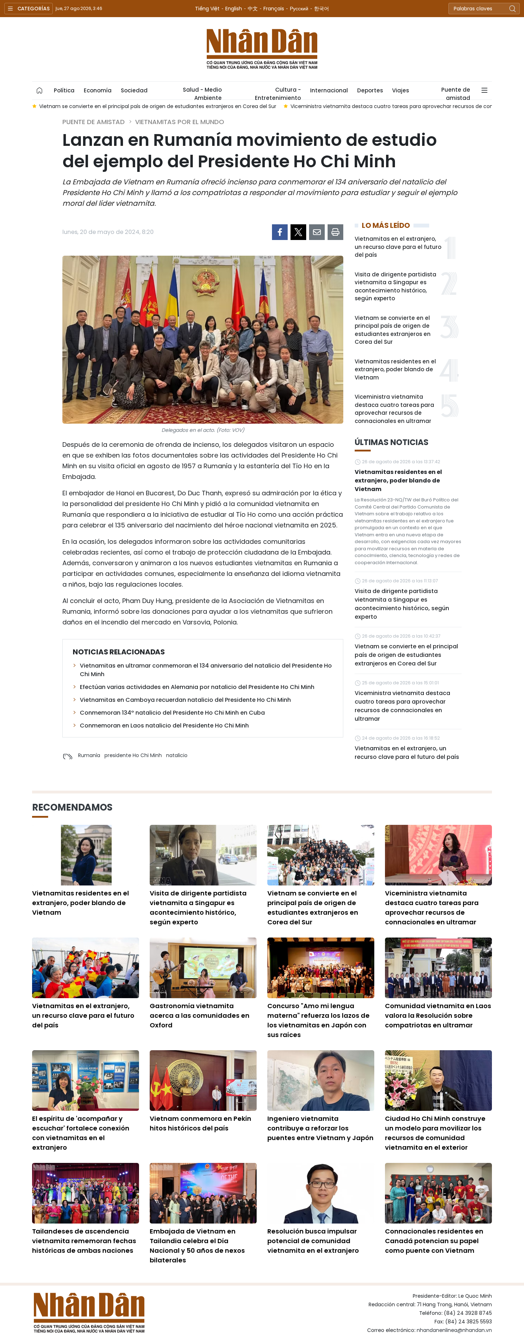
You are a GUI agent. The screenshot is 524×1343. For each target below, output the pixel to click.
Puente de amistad (455, 92)
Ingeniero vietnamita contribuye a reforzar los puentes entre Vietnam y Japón (320, 1128)
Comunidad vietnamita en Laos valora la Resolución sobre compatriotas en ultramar (438, 1015)
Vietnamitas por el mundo (179, 121)
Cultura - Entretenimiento (278, 92)
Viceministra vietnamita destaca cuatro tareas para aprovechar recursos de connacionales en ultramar (394, 409)
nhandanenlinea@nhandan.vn (454, 1330)
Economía (98, 90)
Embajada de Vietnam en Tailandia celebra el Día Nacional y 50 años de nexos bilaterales (197, 1246)
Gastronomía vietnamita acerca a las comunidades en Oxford (200, 1015)
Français (273, 8)
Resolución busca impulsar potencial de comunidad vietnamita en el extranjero (313, 1241)
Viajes (400, 90)
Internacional (329, 90)
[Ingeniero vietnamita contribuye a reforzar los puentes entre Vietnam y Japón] (320, 1080)
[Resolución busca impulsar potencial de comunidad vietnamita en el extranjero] (320, 1193)
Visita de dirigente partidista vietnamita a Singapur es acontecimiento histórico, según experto (395, 286)
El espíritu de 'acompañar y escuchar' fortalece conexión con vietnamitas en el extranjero (80, 1133)
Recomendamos (72, 807)
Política (64, 90)
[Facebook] (280, 232)
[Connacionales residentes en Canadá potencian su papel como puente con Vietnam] (438, 1193)
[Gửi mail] (317, 232)
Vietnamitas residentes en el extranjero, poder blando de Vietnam (395, 369)
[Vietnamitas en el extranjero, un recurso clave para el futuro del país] (85, 968)
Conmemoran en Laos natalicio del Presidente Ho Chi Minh (164, 725)
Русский (299, 8)
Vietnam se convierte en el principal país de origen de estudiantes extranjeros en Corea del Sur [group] (157, 106)
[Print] (335, 232)
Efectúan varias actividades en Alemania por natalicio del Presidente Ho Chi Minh (197, 687)
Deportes (370, 90)
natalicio (176, 755)
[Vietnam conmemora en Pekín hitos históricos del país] (203, 1080)
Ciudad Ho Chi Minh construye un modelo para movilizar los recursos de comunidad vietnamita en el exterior (435, 1133)
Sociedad (134, 90)
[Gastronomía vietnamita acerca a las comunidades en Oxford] (203, 968)
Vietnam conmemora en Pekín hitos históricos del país (200, 1123)
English (233, 8)
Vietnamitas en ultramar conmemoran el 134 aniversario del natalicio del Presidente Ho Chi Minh (206, 670)
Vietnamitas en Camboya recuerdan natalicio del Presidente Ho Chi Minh (185, 700)
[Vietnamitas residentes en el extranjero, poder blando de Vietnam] (85, 855)
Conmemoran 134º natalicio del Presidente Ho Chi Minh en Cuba (172, 713)
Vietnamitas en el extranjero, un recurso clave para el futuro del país (398, 247)
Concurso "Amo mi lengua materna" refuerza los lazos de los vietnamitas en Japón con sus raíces (318, 1020)
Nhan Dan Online (262, 49)
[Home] (39, 90)
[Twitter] (298, 232)
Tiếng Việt (207, 8)
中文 (253, 8)
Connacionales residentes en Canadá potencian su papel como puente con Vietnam (434, 1241)
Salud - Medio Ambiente (202, 92)
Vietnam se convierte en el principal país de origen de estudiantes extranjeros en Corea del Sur (393, 330)
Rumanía (89, 755)
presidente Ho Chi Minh (133, 755)
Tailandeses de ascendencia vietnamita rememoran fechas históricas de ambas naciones (84, 1241)
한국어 (321, 8)
